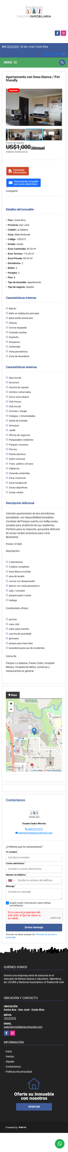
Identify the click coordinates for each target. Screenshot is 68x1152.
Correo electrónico (16, 863)
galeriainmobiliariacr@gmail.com (35, 833)
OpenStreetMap (54, 770)
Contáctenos (13, 1066)
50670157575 (35, 829)
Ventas (10, 1056)
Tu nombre (12, 851)
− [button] (11, 709)
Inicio (9, 1051)
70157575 (13, 46)
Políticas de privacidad (19, 1071)
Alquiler (10, 1061)
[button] (59, 90)
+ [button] (11, 703)
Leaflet (33, 770)
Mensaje (11, 886)
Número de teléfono (16, 874)
